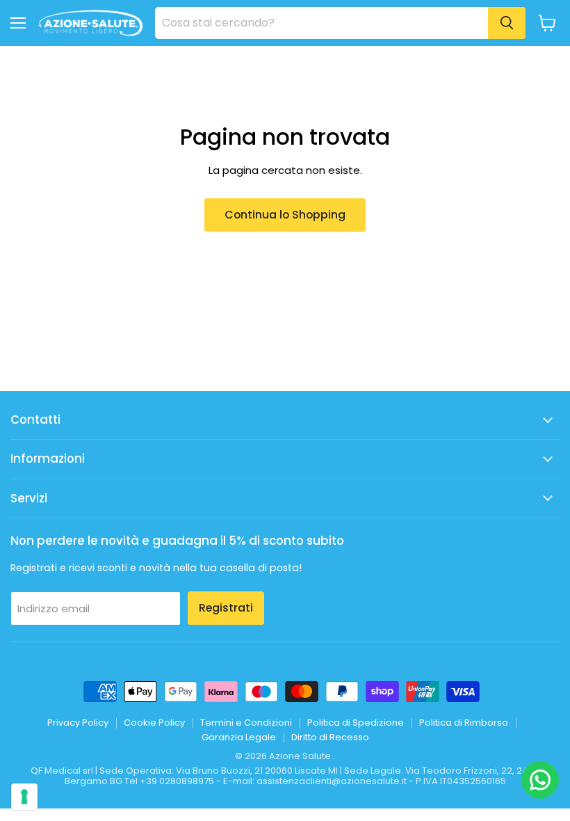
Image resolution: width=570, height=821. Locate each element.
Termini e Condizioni (246, 722)
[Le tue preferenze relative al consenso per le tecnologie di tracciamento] (24, 796)
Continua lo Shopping (285, 215)
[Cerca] (507, 23)
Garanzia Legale (239, 737)
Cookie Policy (154, 722)
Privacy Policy (77, 722)
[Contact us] (540, 780)
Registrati (226, 608)
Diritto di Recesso (330, 737)
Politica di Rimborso (463, 722)
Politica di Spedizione (355, 722)
